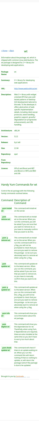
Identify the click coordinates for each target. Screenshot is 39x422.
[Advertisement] (19, 29)
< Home (4, 51)
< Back (11, 51)
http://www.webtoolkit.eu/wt (25, 88)
